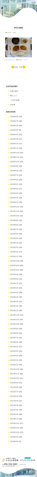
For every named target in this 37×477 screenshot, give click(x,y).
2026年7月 (14, 121)
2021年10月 (14, 378)
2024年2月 (14, 252)
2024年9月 (14, 220)
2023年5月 (14, 292)
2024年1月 (14, 256)
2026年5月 (14, 130)
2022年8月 (14, 333)
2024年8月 (14, 225)
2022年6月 (14, 342)
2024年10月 (14, 216)
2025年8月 (14, 170)
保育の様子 (14, 91)
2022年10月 (14, 324)
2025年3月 (14, 193)
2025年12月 (14, 152)
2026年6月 (14, 125)
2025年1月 (14, 202)
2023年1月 (14, 310)
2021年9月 (14, 383)
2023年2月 (14, 306)
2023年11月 (14, 265)
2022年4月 (14, 351)
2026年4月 (14, 134)
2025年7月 (14, 175)
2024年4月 (14, 243)
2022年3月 (14, 355)
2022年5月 (14, 346)
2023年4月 (14, 297)
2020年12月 (14, 423)
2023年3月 (14, 301)
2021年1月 (14, 419)
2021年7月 (14, 392)
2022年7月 (14, 337)
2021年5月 (14, 401)
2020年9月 (14, 437)
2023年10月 (14, 270)
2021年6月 (14, 396)
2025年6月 (14, 179)
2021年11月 (14, 374)
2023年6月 (14, 288)
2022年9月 (14, 328)
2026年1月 (14, 148)
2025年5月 (14, 184)
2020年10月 (14, 432)
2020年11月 (14, 428)
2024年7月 (14, 229)
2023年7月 (14, 283)
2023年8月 (14, 279)
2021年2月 (14, 414)
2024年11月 (14, 211)
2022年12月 (14, 315)
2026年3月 (14, 139)
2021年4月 (14, 405)
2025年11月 (14, 157)
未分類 (12, 104)
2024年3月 (14, 247)
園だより (13, 95)
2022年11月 (14, 319)
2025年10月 (14, 161)
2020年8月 (14, 441)
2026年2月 (14, 143)
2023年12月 (14, 261)
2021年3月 (14, 410)
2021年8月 (14, 387)
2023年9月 (14, 274)
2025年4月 (14, 189)
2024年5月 (14, 238)
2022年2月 (14, 360)
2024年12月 (14, 207)
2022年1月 (14, 365)
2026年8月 (14, 116)
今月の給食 (15, 100)
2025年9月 (14, 166)
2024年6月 (14, 234)
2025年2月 (14, 198)
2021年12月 (14, 369)
